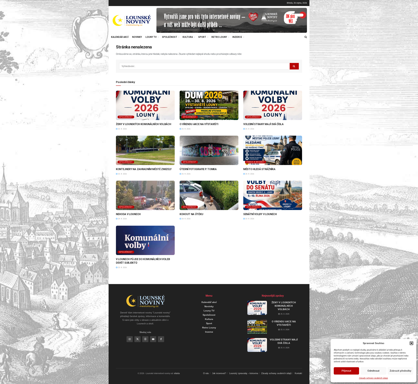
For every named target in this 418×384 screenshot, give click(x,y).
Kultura (188, 37)
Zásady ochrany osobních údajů (373, 378)
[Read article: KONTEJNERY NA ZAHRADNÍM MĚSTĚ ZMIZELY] (145, 150)
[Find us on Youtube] (153, 339)
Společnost (169, 37)
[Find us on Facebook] (161, 339)
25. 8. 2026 (122, 129)
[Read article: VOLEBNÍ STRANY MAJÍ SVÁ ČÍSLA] (272, 105)
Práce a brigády (256, 162)
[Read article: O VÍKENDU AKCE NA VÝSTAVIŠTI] (209, 105)
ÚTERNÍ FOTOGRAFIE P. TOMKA (198, 169)
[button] (411, 343)
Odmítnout (373, 370)
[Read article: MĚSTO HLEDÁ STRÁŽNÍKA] (272, 150)
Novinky (137, 37)
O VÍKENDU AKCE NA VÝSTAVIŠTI (199, 124)
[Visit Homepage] (131, 20)
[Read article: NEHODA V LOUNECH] (145, 195)
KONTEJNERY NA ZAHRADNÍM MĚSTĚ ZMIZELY (144, 169)
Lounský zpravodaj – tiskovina (243, 373)
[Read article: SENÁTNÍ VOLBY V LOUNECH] (272, 195)
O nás (206, 373)
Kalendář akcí (120, 37)
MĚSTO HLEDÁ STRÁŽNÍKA (259, 169)
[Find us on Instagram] (130, 339)
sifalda (177, 373)
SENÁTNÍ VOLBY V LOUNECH (260, 214)
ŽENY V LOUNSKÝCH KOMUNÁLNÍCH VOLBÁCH (143, 124)
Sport (202, 37)
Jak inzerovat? (219, 373)
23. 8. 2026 (249, 219)
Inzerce (237, 37)
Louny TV (151, 37)
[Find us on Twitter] (137, 339)
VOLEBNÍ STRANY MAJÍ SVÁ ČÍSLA (263, 124)
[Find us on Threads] (145, 339)
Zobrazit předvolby (400, 370)
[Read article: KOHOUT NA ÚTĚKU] (209, 195)
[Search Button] (306, 37)
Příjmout (346, 370)
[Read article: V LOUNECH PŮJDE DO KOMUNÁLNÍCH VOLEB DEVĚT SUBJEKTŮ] (145, 240)
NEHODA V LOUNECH (128, 214)
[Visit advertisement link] (231, 20)
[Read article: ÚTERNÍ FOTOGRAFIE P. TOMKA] (209, 150)
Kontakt (298, 373)
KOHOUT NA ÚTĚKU (191, 214)
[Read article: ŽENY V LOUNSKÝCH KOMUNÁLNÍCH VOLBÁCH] (145, 105)
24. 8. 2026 (249, 174)
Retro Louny (219, 37)
